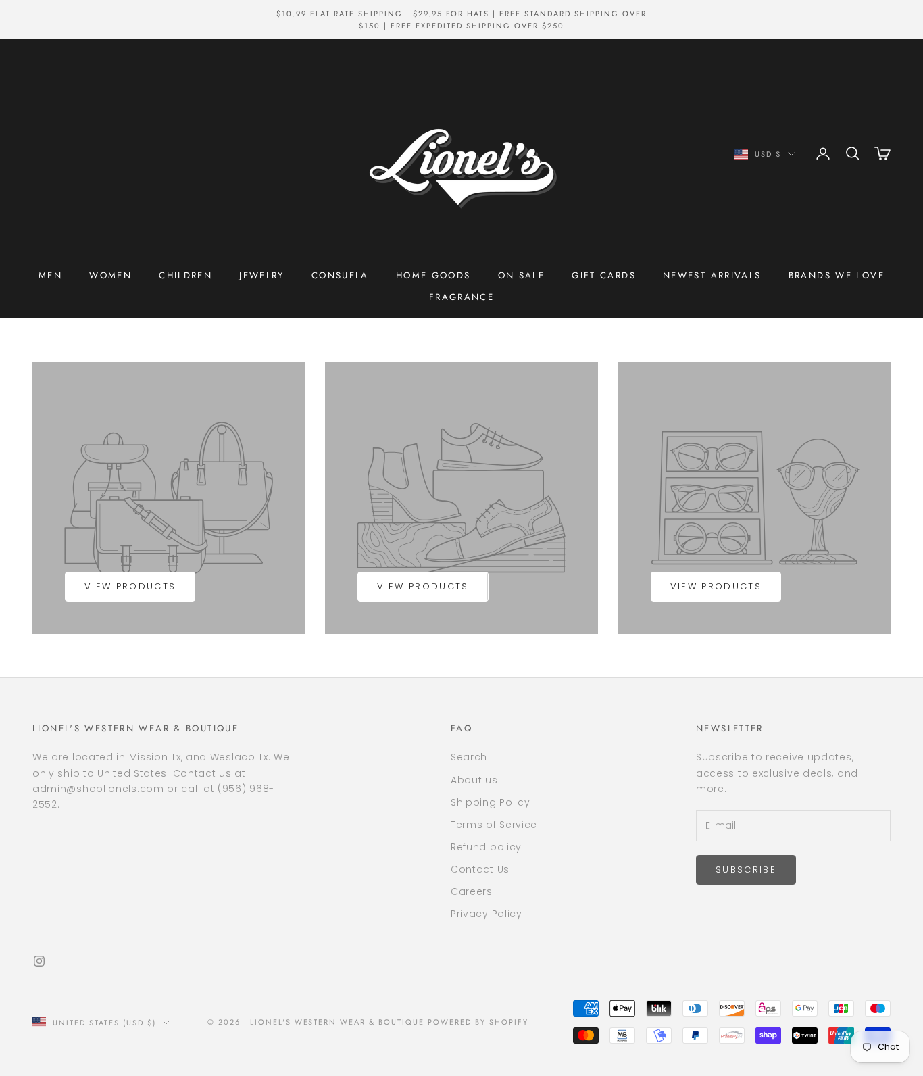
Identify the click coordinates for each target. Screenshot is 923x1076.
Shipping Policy (490, 802)
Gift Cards (604, 275)
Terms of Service (494, 824)
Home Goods (433, 275)
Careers (472, 891)
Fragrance (461, 297)
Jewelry (261, 275)
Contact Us (480, 869)
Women (110, 275)
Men (50, 275)
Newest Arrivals (712, 275)
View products (130, 586)
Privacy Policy (486, 914)
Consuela (340, 275)
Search (469, 757)
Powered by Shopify (478, 1022)
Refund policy (486, 847)
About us (474, 780)
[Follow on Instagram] (39, 961)
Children (185, 275)
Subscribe (746, 869)
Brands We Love (836, 275)
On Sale (521, 275)
